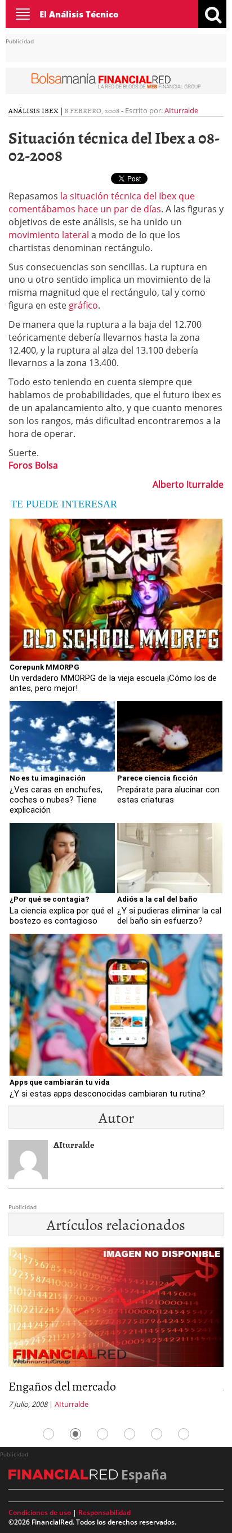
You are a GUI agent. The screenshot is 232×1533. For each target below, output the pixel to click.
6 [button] (183, 1434)
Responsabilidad (104, 1512)
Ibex (50, 110)
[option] (116, 1331)
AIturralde (181, 110)
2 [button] (75, 1434)
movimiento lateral (48, 235)
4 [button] (129, 1434)
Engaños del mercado (62, 1385)
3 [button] (102, 1434)
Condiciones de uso (39, 1512)
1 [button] (48, 1434)
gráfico (83, 305)
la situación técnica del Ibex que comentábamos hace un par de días (101, 202)
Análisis (24, 110)
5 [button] (156, 1434)
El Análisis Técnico (79, 14)
